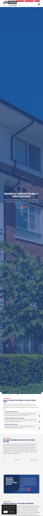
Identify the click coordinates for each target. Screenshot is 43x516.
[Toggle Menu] (39, 4)
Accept (5, 511)
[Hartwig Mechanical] (10, 3)
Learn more (11, 511)
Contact (37, 1)
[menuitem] (20, 1)
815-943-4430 (21, 1)
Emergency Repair (30, 1)
